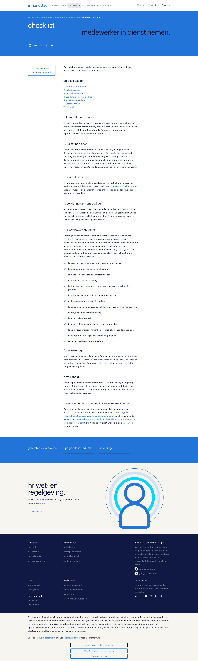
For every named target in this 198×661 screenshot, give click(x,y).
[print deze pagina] (30, 45)
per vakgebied (35, 556)
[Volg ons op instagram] (157, 596)
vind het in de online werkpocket (42, 70)
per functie (33, 551)
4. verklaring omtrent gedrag (77, 96)
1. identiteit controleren (75, 86)
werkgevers (73, 5)
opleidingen (107, 448)
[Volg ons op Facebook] (141, 596)
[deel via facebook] (47, 45)
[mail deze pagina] (35, 45)
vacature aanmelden (73, 589)
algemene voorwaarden (75, 598)
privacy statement (46, 637)
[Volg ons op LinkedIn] (136, 596)
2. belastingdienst (72, 90)
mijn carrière (87, 5)
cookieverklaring (71, 637)
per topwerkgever (37, 561)
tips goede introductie (78, 448)
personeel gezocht (72, 585)
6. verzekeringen (71, 103)
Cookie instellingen (99, 656)
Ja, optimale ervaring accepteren (99, 645)
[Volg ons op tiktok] (162, 596)
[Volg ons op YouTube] (146, 596)
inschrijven (33, 604)
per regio (32, 547)
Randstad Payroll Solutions (123, 186)
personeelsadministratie (87, 419)
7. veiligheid (69, 107)
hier (70, 189)
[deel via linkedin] (52, 45)
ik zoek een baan (57, 5)
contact (32, 580)
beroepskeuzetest (72, 551)
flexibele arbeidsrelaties (117, 419)
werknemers (69, 542)
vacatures (33, 542)
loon (102, 419)
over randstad (103, 5)
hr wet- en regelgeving (46, 17)
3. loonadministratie (73, 93)
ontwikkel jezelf (71, 556)
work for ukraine (71, 561)
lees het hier (38, 511)
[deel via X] (41, 45)
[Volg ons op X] (151, 596)
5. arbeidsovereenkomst (75, 100)
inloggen (32, 600)
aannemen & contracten (65, 17)
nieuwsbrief (69, 594)
